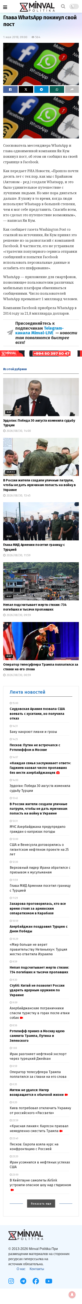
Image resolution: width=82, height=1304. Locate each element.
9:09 (14, 1002)
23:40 (15, 1138)
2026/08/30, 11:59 (18, 555)
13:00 (15, 839)
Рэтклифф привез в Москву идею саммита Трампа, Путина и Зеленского (37, 1036)
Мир (9, 412)
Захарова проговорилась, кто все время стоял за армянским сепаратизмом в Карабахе (38, 908)
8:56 (14, 1025)
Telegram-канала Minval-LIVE (39, 330)
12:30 (15, 862)
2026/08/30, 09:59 (18, 615)
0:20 (14, 1102)
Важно (11, 472)
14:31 (15, 726)
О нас (21, 1269)
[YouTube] (48, 1281)
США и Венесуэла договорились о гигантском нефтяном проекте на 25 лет (39, 849)
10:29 (15, 938)
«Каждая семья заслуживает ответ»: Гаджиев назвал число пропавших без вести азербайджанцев (40, 768)
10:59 (15, 920)
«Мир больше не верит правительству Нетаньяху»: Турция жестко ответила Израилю (38, 949)
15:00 (15, 703)
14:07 (15, 757)
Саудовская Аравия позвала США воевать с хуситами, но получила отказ (37, 713)
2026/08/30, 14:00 (18, 431)
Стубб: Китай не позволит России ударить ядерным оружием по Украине (37, 990)
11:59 (15, 880)
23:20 (15, 1156)
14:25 (15, 739)
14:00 (15, 780)
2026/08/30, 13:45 (18, 495)
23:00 (15, 1174)
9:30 (14, 979)
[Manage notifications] (72, 1294)
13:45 (15, 798)
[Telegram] (23, 1281)
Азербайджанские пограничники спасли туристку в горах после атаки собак (40, 1013)
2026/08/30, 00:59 (18, 675)
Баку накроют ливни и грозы (33, 732)
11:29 (15, 898)
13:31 (15, 821)
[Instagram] (11, 1281)
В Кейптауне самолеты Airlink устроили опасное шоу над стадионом (40, 1182)
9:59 (14, 961)
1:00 (14, 1048)
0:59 (14, 1066)
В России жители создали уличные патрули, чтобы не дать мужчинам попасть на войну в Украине (39, 485)
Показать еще (41, 1203)
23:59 (15, 1120)
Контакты (37, 1269)
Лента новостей (27, 692)
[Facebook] (36, 1281)
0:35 (14, 1084)
